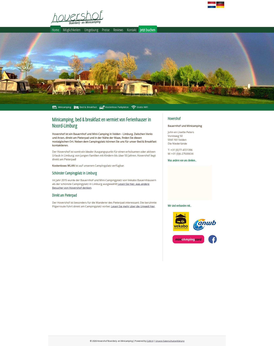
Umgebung (91, 29)
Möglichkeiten (72, 29)
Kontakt (131, 29)
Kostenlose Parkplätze (116, 107)
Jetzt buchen (147, 29)
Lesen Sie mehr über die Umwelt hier (133, 206)
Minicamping (64, 107)
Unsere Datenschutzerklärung (169, 341)
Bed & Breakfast (88, 107)
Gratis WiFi (142, 107)
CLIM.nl (150, 341)
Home (55, 29)
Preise (106, 29)
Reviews (118, 29)
